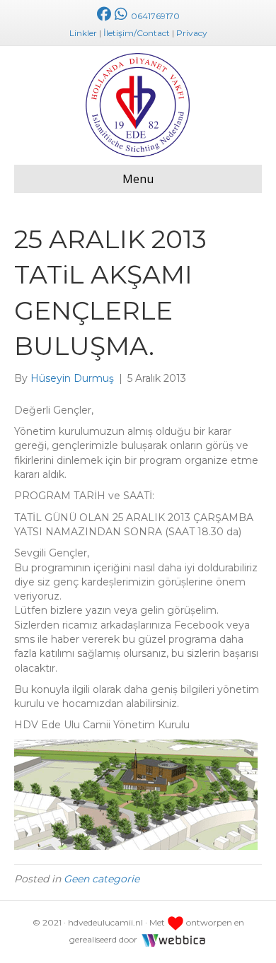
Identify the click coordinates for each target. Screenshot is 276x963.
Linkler (83, 33)
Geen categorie (101, 878)
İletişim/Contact (136, 33)
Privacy (191, 33)
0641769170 (154, 16)
